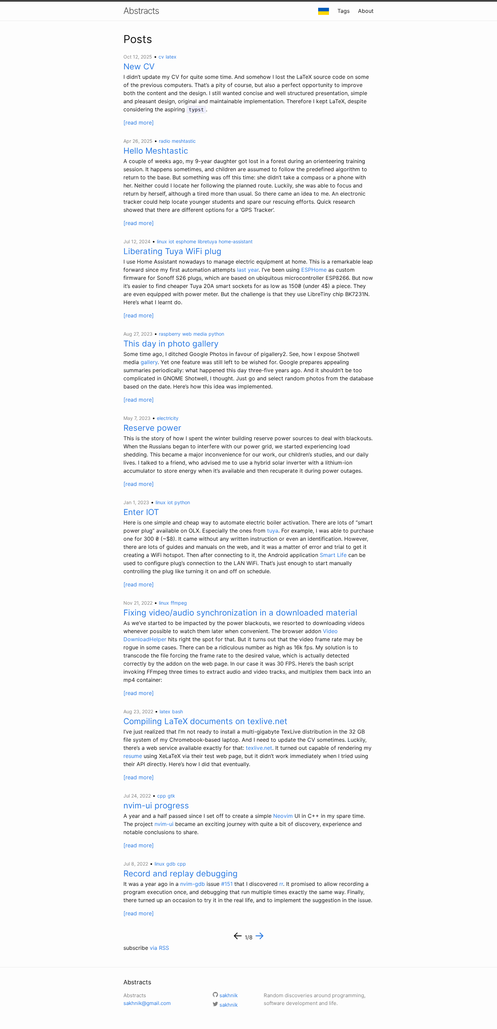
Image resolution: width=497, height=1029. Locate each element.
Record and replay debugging (180, 873)
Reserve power (152, 428)
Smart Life (333, 555)
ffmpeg (179, 603)
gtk (171, 796)
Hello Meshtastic (155, 151)
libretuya (207, 241)
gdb (170, 864)
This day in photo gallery (170, 344)
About (366, 10)
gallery (149, 362)
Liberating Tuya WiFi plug (172, 251)
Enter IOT (141, 512)
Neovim (283, 815)
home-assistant (236, 241)
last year (248, 269)
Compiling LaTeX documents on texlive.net (205, 721)
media (200, 334)
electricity (168, 418)
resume (132, 756)
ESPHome (314, 269)
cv (161, 57)
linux (162, 241)
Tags (343, 10)
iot (171, 241)
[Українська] (323, 10)
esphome (186, 241)
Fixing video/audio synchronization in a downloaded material (240, 613)
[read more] (138, 122)
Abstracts (141, 10)
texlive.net (259, 747)
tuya (272, 530)
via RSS (159, 947)
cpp (161, 796)
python (216, 334)
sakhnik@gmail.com (147, 1003)
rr (281, 883)
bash (177, 711)
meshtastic (184, 141)
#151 (227, 883)
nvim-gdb (192, 883)
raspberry (170, 334)
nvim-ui (164, 824)
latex (171, 57)
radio (164, 141)
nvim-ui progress (156, 805)
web (187, 334)
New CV (139, 66)
